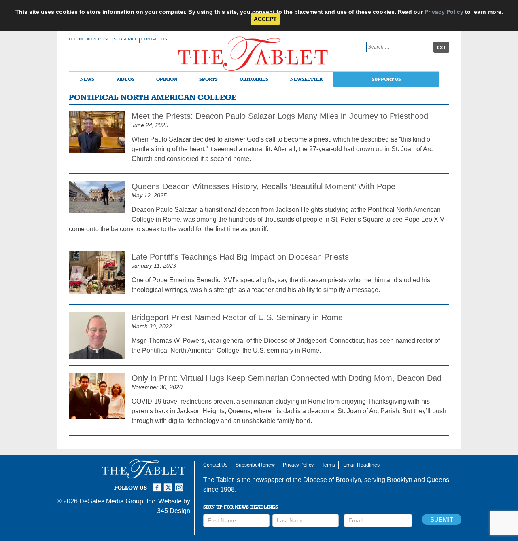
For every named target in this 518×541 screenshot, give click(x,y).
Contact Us (154, 39)
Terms (328, 465)
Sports (208, 79)
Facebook (157, 484)
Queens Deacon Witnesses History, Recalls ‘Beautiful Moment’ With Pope (263, 186)
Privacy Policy (444, 11)
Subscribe (126, 39)
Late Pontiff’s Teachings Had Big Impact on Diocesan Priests (240, 256)
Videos (125, 79)
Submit (441, 519)
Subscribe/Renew (255, 465)
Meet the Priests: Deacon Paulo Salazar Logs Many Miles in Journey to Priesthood (280, 116)
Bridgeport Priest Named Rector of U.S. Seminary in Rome (237, 317)
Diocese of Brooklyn (332, 479)
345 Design (173, 510)
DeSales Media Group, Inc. (118, 501)
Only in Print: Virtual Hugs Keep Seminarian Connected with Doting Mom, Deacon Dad (287, 378)
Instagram (180, 484)
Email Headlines (361, 465)
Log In (76, 39)
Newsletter (306, 79)
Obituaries (254, 79)
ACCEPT (265, 19)
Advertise (98, 39)
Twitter (169, 484)
